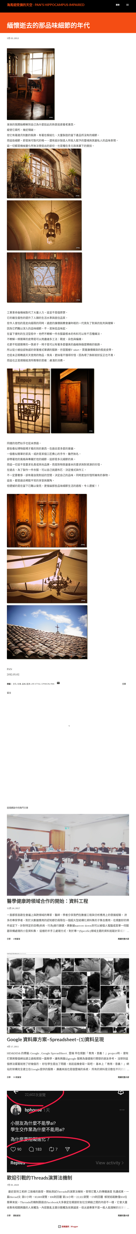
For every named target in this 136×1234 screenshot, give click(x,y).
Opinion (45, 684)
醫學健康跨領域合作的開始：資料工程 (47, 901)
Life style (36, 684)
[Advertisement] (68, 783)
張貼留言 (17, 1215)
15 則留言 (17, 1077)
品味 (24, 684)
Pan (52, 684)
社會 (19, 684)
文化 (15, 684)
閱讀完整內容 (123, 939)
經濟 (28, 684)
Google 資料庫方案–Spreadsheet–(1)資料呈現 (55, 1039)
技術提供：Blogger (69, 1226)
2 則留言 (16, 939)
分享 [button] (124, 684)
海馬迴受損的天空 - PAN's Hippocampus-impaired (45, 5)
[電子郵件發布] (58, 684)
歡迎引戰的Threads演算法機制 (39, 1178)
